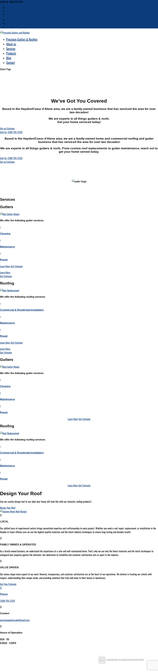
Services (10, 48)
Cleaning (5, 233)
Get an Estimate (7, 128)
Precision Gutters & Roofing (21, 39)
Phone (4, 594)
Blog (8, 57)
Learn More (5, 266)
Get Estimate (17, 266)
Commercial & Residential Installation (22, 310)
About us (11, 44)
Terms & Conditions (71, 659)
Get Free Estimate (8, 584)
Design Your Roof (7, 508)
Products (11, 53)
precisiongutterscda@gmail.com (15, 620)
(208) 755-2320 (7, 601)
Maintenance (7, 246)
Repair (4, 259)
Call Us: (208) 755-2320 (11, 132)
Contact (10, 62)
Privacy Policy (88, 659)
